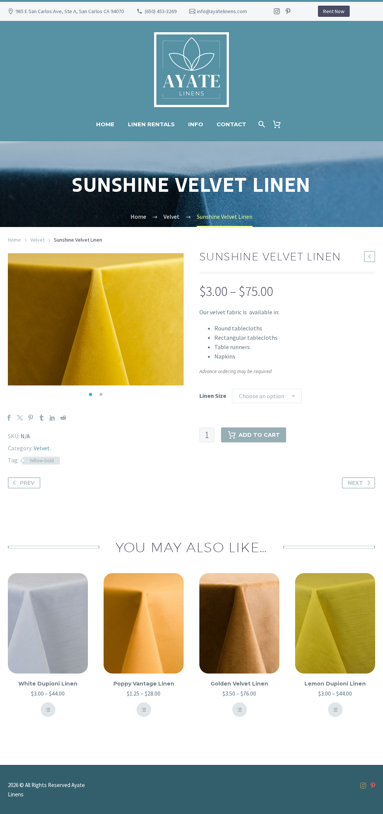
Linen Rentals (151, 124)
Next (355, 482)
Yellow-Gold (42, 460)
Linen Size (212, 395)
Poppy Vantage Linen (143, 683)
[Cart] (280, 124)
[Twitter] (20, 418)
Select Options (48, 709)
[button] (90, 394)
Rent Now (333, 11)
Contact (231, 124)
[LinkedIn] (52, 418)
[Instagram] (276, 11)
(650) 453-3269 (161, 11)
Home (105, 124)
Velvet (37, 239)
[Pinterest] (288, 11)
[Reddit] (63, 418)
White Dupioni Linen (47, 683)
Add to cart (259, 435)
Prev (27, 482)
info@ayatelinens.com (222, 11)
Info (195, 124)
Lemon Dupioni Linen (335, 683)
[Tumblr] (42, 418)
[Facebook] (9, 418)
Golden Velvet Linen (239, 683)
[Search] (261, 124)
